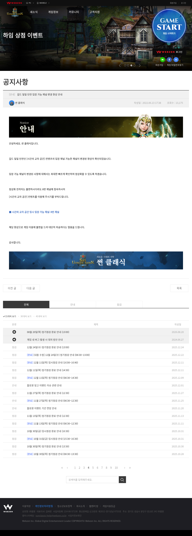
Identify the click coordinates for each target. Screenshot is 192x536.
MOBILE (43, 3)
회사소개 (80, 506)
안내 (72, 304)
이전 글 (12, 288)
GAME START (169, 25)
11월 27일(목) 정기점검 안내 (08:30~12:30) (52, 400)
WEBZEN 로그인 (169, 51)
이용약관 (26, 506)
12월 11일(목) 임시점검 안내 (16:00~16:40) (52, 362)
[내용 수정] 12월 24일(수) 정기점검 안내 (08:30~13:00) (58, 355)
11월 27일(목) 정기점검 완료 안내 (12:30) (48, 393)
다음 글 (31, 288)
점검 (119, 304)
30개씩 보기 (26, 316)
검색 (122, 479)
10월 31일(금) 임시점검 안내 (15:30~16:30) (52, 438)
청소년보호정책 (64, 506)
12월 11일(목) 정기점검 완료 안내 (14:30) (48, 370)
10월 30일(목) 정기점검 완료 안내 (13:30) (48, 446)
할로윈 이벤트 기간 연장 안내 (41, 408)
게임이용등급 (109, 506)
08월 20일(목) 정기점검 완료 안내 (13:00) (48, 332)
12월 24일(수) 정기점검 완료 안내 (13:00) (48, 347)
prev (120, 65)
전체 (26, 304)
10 (116, 468)
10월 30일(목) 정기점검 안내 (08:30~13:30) (52, 454)
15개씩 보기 (10, 316)
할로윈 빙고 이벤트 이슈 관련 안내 (44, 385)
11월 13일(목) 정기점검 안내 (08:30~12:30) (52, 423)
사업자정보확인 (75, 515)
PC (30, 3)
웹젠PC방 (93, 506)
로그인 (183, 3)
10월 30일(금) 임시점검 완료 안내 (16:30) (48, 431)
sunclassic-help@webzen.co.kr (51, 515)
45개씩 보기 (41, 316)
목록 (179, 288)
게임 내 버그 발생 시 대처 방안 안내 (45, 339)
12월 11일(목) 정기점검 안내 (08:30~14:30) (52, 377)
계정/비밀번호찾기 (175, 65)
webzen (14, 3)
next (140, 65)
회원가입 (173, 3)
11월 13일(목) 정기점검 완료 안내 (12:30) (48, 416)
